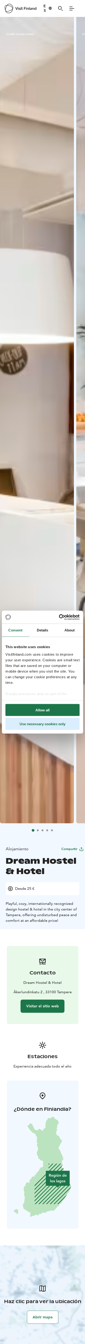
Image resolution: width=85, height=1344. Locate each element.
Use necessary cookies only (42, 724)
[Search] (60, 8)
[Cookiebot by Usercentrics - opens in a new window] (60, 617)
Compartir (69, 849)
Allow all (42, 710)
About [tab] (69, 630)
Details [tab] (42, 630)
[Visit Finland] (20, 8)
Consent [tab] (15, 630)
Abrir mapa (43, 1317)
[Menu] (71, 8)
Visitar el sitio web (42, 1006)
